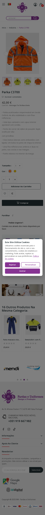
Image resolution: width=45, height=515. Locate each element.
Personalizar (30, 264)
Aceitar (22, 271)
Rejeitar (12, 264)
